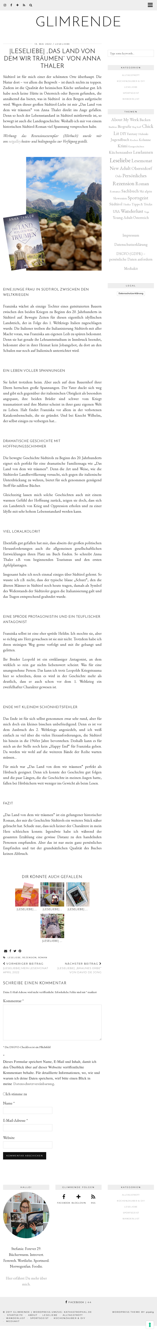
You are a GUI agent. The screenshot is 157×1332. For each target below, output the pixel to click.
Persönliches (134, 175)
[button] (151, 5)
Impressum (130, 235)
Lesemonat (141, 160)
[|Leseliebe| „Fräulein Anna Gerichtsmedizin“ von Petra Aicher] (52, 926)
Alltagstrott (131, 75)
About (32, 1315)
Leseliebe (62, 44)
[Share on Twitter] (15, 951)
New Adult (120, 168)
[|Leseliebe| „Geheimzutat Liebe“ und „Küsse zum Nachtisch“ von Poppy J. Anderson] (78, 894)
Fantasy (132, 133)
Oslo (118, 176)
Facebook (79, 1302)
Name (9, 1103)
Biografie (124, 126)
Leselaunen (143, 152)
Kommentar (13, 1000)
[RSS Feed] (24, 5)
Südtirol (115, 204)
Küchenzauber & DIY (131, 81)
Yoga (146, 212)
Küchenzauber (120, 152)
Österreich (141, 217)
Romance (115, 191)
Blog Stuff (136, 127)
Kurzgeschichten (136, 146)
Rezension (29, 957)
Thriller (127, 204)
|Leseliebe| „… (27, 909)
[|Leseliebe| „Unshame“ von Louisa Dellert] (27, 894)
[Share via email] (5, 951)
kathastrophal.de (78, 1312)
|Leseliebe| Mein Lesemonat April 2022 (25, 968)
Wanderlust (130, 99)
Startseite (15, 1315)
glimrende (79, 23)
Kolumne (145, 140)
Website (9, 1137)
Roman (42, 957)
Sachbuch (130, 191)
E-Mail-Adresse (15, 1120)
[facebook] (11, 5)
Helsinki (143, 134)
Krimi (122, 146)
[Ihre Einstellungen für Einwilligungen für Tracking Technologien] (150, 1325)
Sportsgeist (131, 93)
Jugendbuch (120, 139)
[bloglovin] (17, 5)
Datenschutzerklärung (131, 244)
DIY (123, 133)
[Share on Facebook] (10, 951)
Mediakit (131, 268)
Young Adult (122, 217)
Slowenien (120, 198)
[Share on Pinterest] (20, 951)
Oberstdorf (141, 168)
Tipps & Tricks (142, 204)
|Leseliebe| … (52, 909)
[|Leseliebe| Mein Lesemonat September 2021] (52, 894)
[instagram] (5, 5)
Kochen (134, 140)
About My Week (125, 119)
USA (116, 211)
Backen (145, 119)
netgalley (15, 141)
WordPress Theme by (133, 1312)
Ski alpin (146, 191)
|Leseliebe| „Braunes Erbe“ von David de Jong (79, 968)
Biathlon (113, 127)
